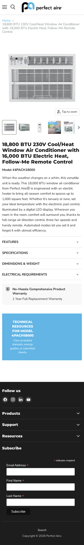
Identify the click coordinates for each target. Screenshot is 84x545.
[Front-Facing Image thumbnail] (9, 127)
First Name (15, 481)
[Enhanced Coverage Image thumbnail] (54, 127)
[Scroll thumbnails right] (78, 127)
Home (6, 20)
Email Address (17, 465)
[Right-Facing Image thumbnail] (24, 127)
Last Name (15, 496)
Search (42, 530)
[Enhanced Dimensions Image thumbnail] (69, 127)
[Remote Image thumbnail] (39, 127)
